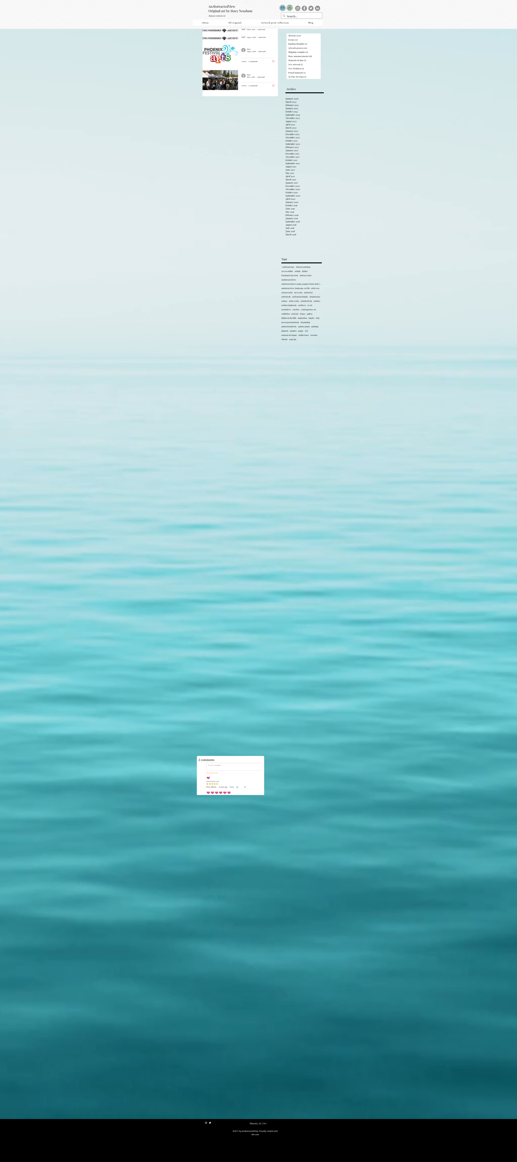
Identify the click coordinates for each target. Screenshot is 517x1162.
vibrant (284, 339)
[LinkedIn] (317, 8)
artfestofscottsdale (300, 296)
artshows (302, 305)
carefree (296, 309)
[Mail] (282, 8)
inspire (311, 318)
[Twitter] (311, 8)
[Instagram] (297, 8)
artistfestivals (306, 301)
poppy (300, 331)
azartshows (286, 309)
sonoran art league (289, 335)
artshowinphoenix (289, 305)
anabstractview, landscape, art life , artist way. (300, 288)
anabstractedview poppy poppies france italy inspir (301, 284)
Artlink (297, 271)
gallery (310, 314)
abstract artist (305, 275)
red (306, 331)
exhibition (285, 314)
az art (310, 305)
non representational (290, 322)
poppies (293, 331)
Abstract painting (303, 267)
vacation (313, 335)
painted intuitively (289, 326)
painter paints (304, 326)
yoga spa (292, 339)
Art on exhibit (287, 271)
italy (318, 318)
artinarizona (315, 296)
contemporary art (308, 309)
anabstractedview (288, 279)
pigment (284, 331)
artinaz (284, 301)
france (302, 314)
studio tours (303, 335)
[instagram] (206, 1122)
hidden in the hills (288, 318)
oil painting (305, 322)
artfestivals (286, 296)
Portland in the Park (289, 275)
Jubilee (305, 271)
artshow (317, 301)
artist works (294, 301)
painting (314, 326)
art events (298, 292)
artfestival (308, 292)
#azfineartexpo (287, 267)
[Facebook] (304, 8)
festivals (294, 314)
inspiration (302, 318)
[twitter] (210, 1122)
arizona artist (287, 292)
